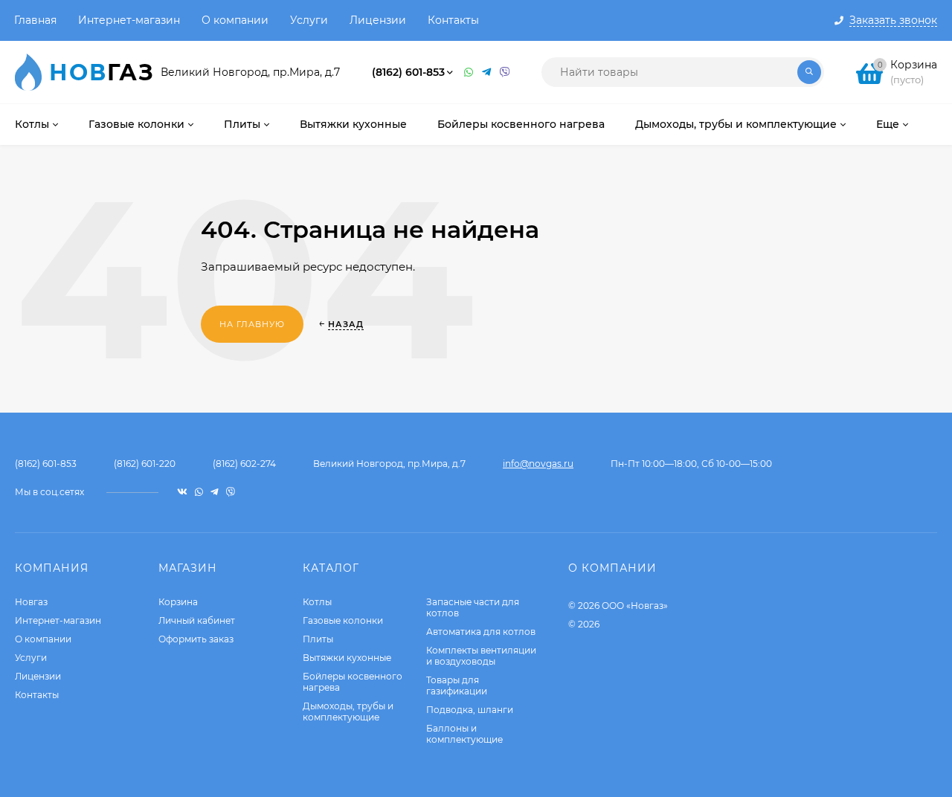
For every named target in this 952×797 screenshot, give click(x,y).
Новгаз (31, 601)
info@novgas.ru (538, 463)
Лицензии (378, 20)
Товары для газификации (456, 685)
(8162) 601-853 (408, 72)
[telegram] (214, 491)
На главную (252, 324)
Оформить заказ (196, 639)
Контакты (453, 20)
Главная (35, 20)
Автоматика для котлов (481, 631)
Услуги (309, 20)
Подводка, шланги (469, 709)
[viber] (230, 491)
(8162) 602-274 (244, 463)
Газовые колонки (343, 620)
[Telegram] (487, 72)
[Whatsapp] (469, 72)
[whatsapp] (199, 491)
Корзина (178, 601)
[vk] (182, 491)
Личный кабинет (196, 620)
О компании (235, 20)
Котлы (317, 601)
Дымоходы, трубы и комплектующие (348, 711)
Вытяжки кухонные (347, 657)
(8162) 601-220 (145, 463)
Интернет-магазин (129, 20)
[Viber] (505, 72)
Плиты (318, 639)
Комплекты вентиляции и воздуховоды (481, 656)
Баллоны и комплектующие (464, 734)
